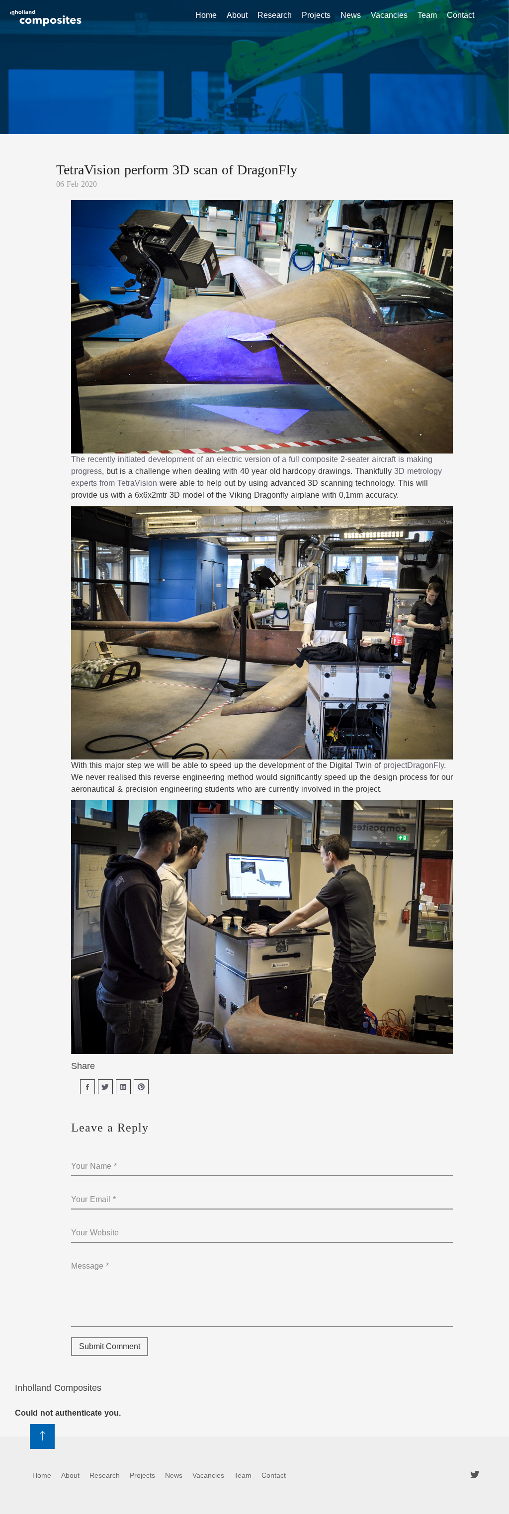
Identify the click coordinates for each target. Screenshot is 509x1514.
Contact (460, 15)
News (350, 15)
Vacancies (389, 15)
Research (274, 15)
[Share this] (87, 1086)
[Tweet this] (105, 1086)
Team (427, 15)
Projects (316, 15)
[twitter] (474, 1474)
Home (206, 15)
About (237, 15)
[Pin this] (141, 1086)
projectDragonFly (413, 765)
